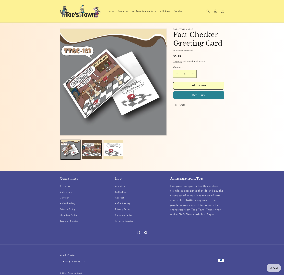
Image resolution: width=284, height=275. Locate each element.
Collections (66, 192)
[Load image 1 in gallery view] (70, 149)
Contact (64, 198)
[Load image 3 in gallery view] (113, 149)
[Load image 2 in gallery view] (92, 149)
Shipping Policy (68, 215)
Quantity (177, 67)
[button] (144, 11)
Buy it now (198, 95)
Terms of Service (69, 221)
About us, (65, 186)
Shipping (177, 62)
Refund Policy (67, 203)
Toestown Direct (75, 273)
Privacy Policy (67, 209)
